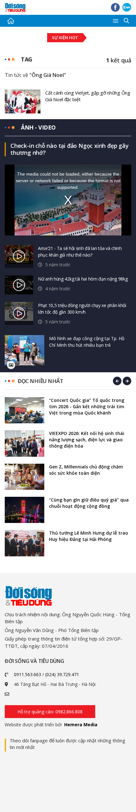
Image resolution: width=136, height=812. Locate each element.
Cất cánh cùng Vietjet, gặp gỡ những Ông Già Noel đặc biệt (87, 96)
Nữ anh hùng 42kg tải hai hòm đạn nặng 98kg (82, 279)
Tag (26, 59)
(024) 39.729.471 (62, 674)
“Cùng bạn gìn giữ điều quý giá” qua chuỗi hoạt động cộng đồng (89, 503)
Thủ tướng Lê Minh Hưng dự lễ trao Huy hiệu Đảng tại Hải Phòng (88, 536)
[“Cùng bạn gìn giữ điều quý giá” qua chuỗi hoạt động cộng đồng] (24, 510)
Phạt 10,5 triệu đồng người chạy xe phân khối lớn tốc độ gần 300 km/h (82, 308)
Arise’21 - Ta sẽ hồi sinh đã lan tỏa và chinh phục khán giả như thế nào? (80, 251)
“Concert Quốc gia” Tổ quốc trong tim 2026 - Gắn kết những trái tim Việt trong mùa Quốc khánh (86, 406)
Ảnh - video (38, 127)
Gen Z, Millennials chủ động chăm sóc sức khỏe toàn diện (86, 470)
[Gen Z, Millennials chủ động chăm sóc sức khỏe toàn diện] (24, 477)
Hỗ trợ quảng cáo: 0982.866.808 (50, 712)
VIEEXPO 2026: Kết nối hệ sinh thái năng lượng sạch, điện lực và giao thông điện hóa (86, 439)
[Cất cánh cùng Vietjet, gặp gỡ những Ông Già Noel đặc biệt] (22, 100)
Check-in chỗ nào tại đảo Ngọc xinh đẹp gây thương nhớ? (69, 149)
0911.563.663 (27, 674)
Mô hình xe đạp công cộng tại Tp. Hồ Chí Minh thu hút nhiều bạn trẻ (86, 341)
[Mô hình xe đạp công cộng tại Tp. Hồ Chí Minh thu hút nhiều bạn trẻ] (24, 350)
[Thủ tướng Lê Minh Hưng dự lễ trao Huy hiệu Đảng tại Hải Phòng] (24, 543)
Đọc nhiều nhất (40, 381)
